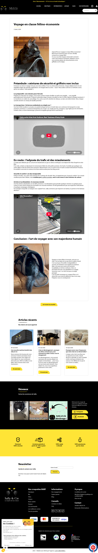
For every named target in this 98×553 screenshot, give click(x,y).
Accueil (38, 6)
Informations (58, 6)
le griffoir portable (46, 177)
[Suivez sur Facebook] (56, 510)
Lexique (66, 6)
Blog (74, 6)
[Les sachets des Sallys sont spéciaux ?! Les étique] (38, 410)
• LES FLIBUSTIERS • (60, 551)
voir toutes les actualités (49, 304)
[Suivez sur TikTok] (63, 510)
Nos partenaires (84, 6)
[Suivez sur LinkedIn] (59, 510)
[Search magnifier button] (96, 10)
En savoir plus (16, 369)
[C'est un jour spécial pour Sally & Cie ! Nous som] (19, 410)
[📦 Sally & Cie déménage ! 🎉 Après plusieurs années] (58, 410)
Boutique (47, 6)
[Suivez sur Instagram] (52, 510)
